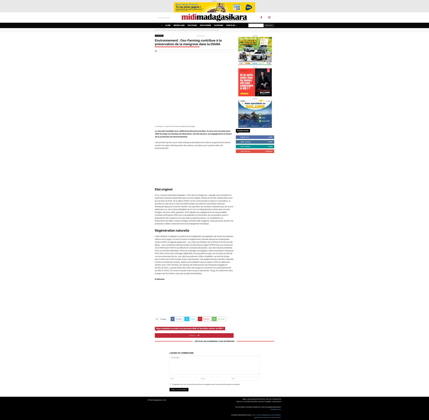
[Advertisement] (194, 168)
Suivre (270, 142)
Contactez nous (276, 409)
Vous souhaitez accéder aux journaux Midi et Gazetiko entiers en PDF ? (190, 328)
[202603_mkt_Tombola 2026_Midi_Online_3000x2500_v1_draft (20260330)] (255, 51)
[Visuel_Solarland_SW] (255, 114)
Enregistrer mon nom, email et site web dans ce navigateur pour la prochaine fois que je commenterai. (206, 384)
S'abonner (269, 151)
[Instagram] (269, 17)
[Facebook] (261, 17)
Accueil (157, 30)
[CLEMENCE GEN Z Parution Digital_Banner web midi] (255, 82)
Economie (163, 30)
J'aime (271, 137)
